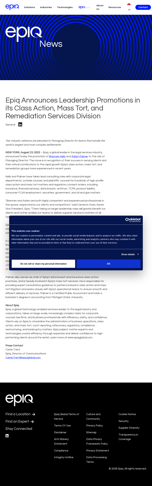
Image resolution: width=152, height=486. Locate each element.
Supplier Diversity (129, 427)
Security (124, 421)
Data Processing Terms (96, 459)
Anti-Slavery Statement (61, 441)
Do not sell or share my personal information (43, 263)
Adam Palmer (80, 156)
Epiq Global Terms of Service (66, 416)
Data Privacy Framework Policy (97, 441)
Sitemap (91, 432)
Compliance (61, 450)
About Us (99, 7)
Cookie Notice (127, 414)
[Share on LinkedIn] (20, 124)
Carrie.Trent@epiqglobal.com (23, 357)
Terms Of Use (62, 425)
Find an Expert (17, 421)
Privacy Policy (94, 425)
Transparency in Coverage (128, 437)
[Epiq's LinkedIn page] (7, 436)
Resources (115, 7)
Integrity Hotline (63, 457)
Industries (46, 7)
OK (108, 263)
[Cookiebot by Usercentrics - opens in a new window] (128, 220)
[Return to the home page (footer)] (12, 7)
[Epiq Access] (84, 7)
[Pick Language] (129, 7)
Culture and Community (93, 416)
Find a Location (18, 414)
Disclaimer (60, 432)
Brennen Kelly (57, 156)
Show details (128, 254)
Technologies (65, 7)
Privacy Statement (97, 450)
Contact (143, 7)
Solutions (29, 7)
